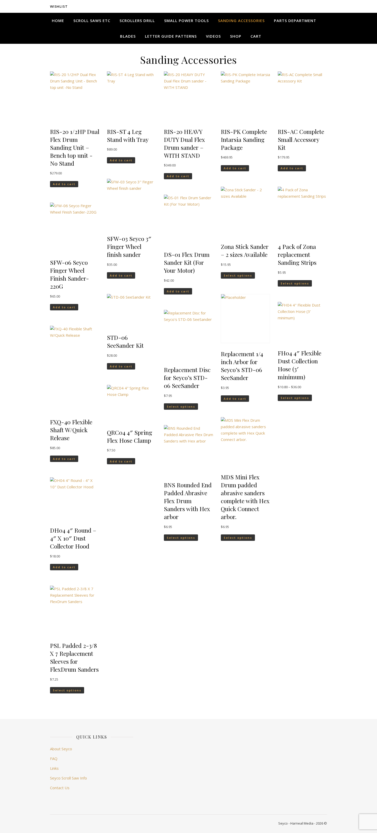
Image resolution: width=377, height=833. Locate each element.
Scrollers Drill (137, 20)
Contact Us (60, 787)
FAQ (53, 758)
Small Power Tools (186, 20)
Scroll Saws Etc (91, 20)
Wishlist (58, 6)
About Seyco (61, 748)
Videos (213, 36)
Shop (235, 36)
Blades (128, 36)
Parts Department (295, 20)
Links (54, 768)
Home (58, 20)
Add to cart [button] (64, 184)
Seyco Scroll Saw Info (68, 778)
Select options (67, 690)
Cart (256, 36)
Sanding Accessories (241, 20)
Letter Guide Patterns (171, 36)
